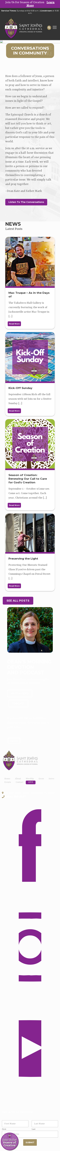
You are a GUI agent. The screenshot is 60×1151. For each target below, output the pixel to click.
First (4, 1129)
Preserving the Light (23, 558)
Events (7, 782)
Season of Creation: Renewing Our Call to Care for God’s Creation (27, 478)
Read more (14, 324)
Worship (30, 779)
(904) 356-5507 (15, 796)
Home (7, 779)
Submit (30, 1142)
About (18, 779)
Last (33, 1129)
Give (30, 782)
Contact (19, 782)
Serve (51, 779)
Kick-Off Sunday (20, 388)
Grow (41, 779)
